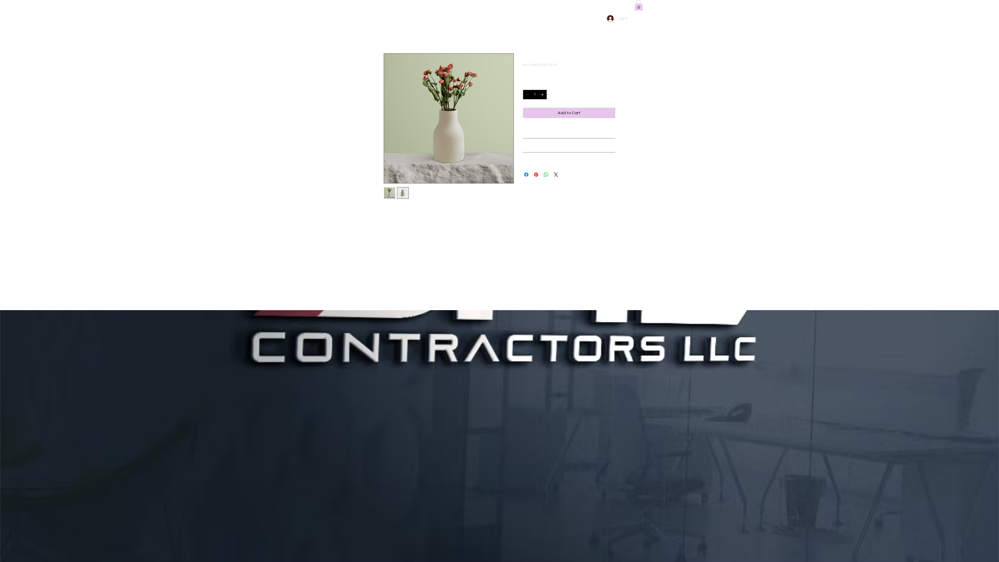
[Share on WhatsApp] (546, 174)
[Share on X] (556, 174)
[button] (638, 5)
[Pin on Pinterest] (536, 174)
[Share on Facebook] (526, 174)
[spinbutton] (535, 94)
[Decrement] (527, 94)
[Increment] (543, 94)
